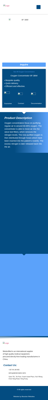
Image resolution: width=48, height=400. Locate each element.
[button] (24, 7)
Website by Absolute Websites (24, 396)
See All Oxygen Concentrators (24, 72)
